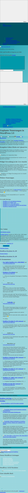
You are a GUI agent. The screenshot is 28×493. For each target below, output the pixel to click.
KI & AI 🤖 (5, 125)
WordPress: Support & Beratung (13, 121)
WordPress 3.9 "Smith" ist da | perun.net (13, 377)
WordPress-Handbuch (11, 123)
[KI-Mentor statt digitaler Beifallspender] (15, 410)
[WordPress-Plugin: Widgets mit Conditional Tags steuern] (14, 421)
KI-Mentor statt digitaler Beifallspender (12, 412)
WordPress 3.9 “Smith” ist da (9, 202)
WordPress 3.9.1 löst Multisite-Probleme (12, 201)
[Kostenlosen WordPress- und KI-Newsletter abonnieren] (12, 403)
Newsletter (2, 401)
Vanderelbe (10, 302)
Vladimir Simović (4, 234)
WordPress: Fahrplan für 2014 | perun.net (13, 357)
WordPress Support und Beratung (10, 463)
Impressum (21, 491)
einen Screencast (18, 189)
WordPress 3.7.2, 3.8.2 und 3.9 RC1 (11, 204)
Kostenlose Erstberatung (8, 464)
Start (4, 24)
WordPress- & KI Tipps (6, 398)
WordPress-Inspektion (8, 459)
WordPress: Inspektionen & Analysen (14, 120)
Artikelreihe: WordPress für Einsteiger (11, 40)
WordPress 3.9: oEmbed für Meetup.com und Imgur (14, 205)
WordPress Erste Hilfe (8, 460)
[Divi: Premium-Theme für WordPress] (9, 451)
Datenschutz (3, 492)
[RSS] (13, 488)
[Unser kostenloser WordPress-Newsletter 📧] (14, 470)
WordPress (6, 245)
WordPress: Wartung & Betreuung (13, 119)
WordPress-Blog (9, 38)
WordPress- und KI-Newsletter (13, 42)
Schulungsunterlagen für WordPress (11, 462)
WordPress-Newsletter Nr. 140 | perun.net (13, 321)
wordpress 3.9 (10, 243)
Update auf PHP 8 (7, 124)
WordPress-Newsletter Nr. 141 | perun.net (13, 368)
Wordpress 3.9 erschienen (9, 272)
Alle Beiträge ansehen (5, 232)
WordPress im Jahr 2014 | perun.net (12, 383)
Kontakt (5, 44)
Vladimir (18, 136)
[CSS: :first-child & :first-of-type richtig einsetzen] (11, 435)
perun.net (12, 46)
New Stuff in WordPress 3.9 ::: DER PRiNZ (13, 262)
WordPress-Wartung (7, 458)
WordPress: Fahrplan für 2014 (10, 206)
